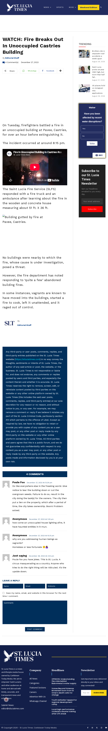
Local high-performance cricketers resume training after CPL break (64, 711)
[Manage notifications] (6, 699)
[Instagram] (92, 728)
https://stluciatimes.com (27, 359)
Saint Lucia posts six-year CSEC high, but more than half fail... (98, 72)
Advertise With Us (38, 696)
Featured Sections (38, 687)
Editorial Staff (12, 58)
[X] (97, 728)
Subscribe (92, 209)
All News (33, 678)
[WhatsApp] (102, 728)
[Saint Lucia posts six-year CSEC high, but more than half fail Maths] (84, 70)
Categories (34, 683)
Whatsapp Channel (38, 701)
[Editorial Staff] (10, 323)
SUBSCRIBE (99, 693)
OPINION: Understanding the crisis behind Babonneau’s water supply (64, 681)
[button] (101, 7)
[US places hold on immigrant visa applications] (84, 88)
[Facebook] (88, 728)
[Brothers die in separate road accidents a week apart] (84, 54)
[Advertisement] (35, 255)
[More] (60, 71)
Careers (33, 692)
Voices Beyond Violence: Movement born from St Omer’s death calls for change (63, 691)
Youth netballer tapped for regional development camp (64, 702)
